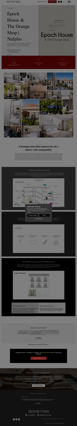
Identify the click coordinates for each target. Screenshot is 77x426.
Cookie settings (38, 218)
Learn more (29, 212)
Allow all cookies (32, 215)
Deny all (44, 215)
